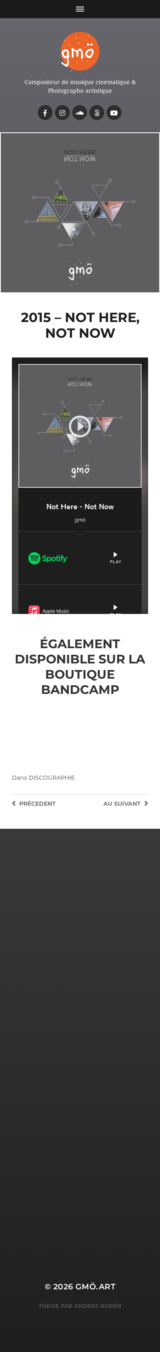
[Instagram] (62, 112)
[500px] (96, 112)
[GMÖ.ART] (80, 51)
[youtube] (114, 112)
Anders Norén (97, 1306)
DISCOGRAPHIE (52, 777)
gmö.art (95, 1286)
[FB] (45, 112)
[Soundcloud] (79, 112)
